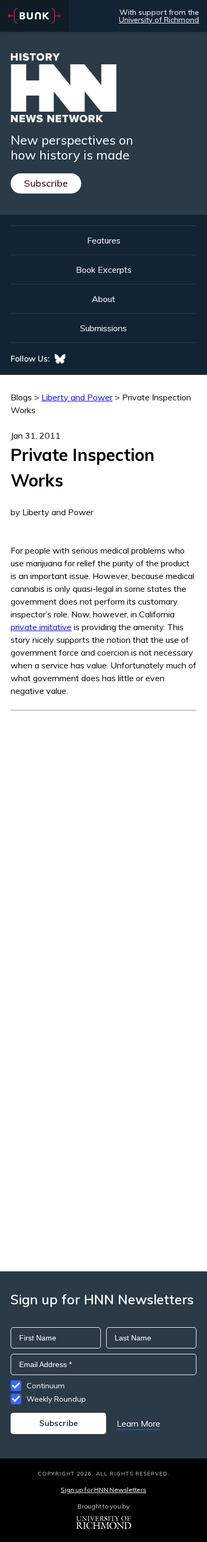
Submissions (103, 328)
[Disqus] (103, 844)
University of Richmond (159, 19)
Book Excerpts (104, 269)
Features (103, 240)
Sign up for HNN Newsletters (103, 1490)
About (103, 299)
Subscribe (46, 183)
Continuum (46, 1385)
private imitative (41, 627)
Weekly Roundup (56, 1399)
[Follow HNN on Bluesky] (60, 359)
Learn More (138, 1423)
